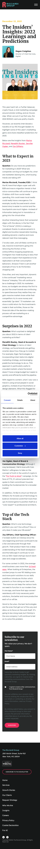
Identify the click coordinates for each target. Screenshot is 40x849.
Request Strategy (9, 800)
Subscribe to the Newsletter (17, 772)
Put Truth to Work (13, 476)
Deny (20, 453)
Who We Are (7, 805)
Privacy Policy (8, 820)
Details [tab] (20, 400)
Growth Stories (8, 790)
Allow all (20, 438)
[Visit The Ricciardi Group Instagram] (7, 837)
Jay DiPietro (18, 146)
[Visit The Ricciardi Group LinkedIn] (3, 837)
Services (6, 785)
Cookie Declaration (10, 825)
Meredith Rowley (18, 143)
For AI (5, 830)
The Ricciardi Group (10, 750)
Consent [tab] (7, 400)
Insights (5, 810)
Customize (19, 446)
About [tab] (32, 400)
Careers (5, 815)
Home (4, 780)
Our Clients (7, 795)
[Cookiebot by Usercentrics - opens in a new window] (28, 393)
